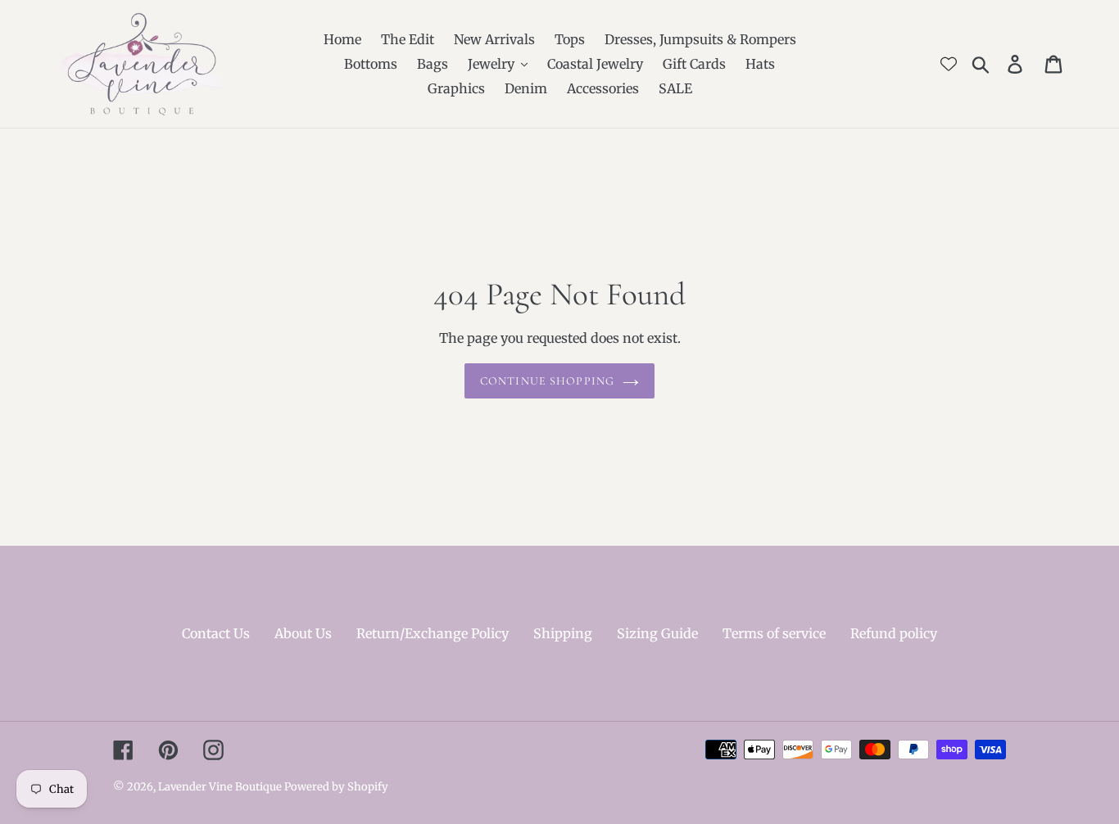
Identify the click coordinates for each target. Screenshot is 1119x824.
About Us (303, 633)
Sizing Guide (657, 633)
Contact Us (216, 633)
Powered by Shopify (336, 787)
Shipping (562, 633)
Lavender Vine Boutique (221, 787)
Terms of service (774, 633)
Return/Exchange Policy (432, 633)
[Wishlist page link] (948, 64)
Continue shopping (547, 381)
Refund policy (893, 633)
